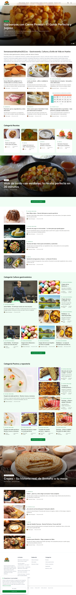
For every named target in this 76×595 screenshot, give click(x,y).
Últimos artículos (22, 2)
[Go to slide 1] (71, 43)
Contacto (31, 587)
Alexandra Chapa (35, 564)
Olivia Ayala (6, 35)
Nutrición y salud (57, 2)
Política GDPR (37, 587)
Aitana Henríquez (7, 481)
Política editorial (44, 587)
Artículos (20, 557)
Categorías (48, 557)
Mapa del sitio (50, 587)
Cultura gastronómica (34, 2)
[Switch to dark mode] (71, 3)
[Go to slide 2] (72, 43)
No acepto (14, 588)
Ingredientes (50, 2)
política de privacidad (6, 585)
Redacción (34, 557)
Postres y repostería (44, 2)
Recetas (27, 2)
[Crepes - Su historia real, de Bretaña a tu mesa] (38, 466)
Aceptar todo (14, 591)
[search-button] (68, 2)
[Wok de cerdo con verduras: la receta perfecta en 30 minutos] (38, 176)
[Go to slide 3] (73, 43)
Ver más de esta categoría (37, 201)
